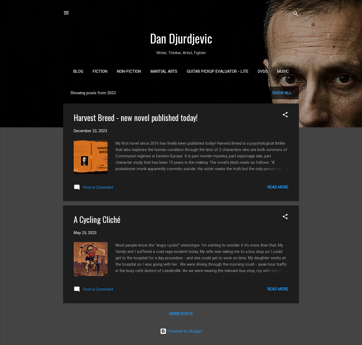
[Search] (296, 14)
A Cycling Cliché (97, 219)
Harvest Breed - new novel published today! (136, 117)
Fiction (100, 71)
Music (283, 71)
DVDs (263, 71)
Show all (282, 92)
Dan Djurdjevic (181, 38)
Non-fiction (129, 71)
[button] (285, 115)
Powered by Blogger (184, 331)
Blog (78, 71)
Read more (277, 187)
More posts (181, 314)
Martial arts (164, 71)
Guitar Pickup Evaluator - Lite (217, 71)
